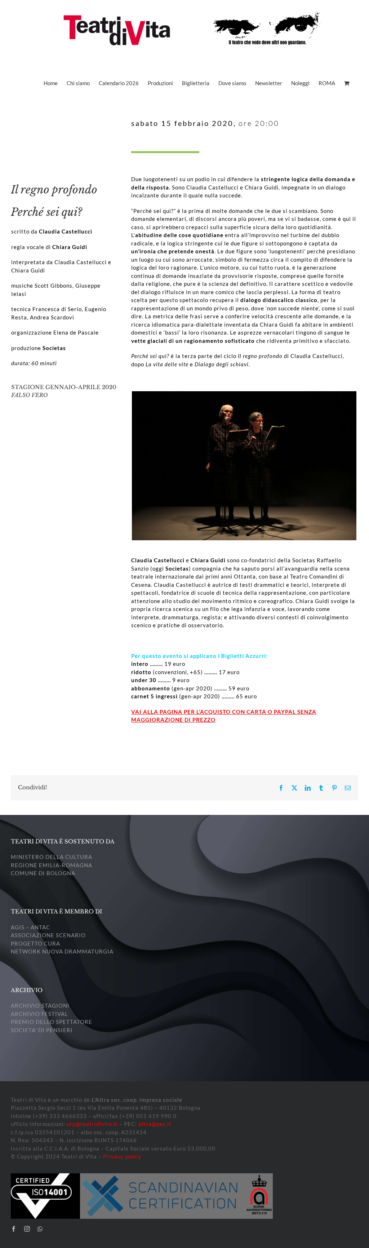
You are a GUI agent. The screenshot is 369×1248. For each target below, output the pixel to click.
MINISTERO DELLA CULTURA (51, 857)
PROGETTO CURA (35, 943)
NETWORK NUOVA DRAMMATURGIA (62, 951)
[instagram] (27, 1229)
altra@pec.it (155, 1124)
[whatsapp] (40, 1229)
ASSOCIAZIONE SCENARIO (48, 935)
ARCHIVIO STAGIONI (40, 1005)
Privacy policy (122, 1156)
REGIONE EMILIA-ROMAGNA (51, 865)
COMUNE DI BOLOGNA (43, 873)
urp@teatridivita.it (92, 1124)
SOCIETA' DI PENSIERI (42, 1030)
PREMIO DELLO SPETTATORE (51, 1021)
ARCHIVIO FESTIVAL (39, 1014)
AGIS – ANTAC (30, 927)
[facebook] (14, 1229)
